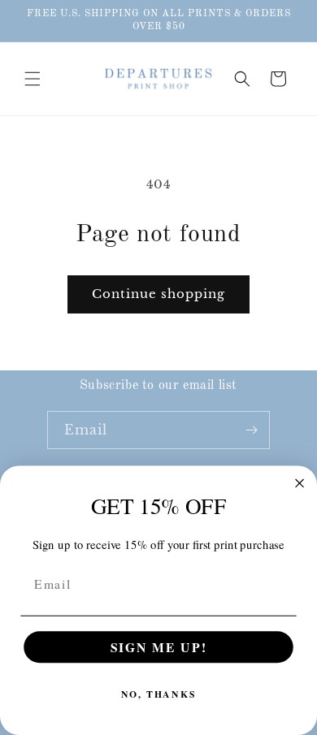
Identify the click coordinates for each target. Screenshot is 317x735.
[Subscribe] (251, 430)
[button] (32, 79)
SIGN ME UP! (159, 646)
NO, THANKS (159, 695)
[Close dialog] (299, 482)
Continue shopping (158, 293)
